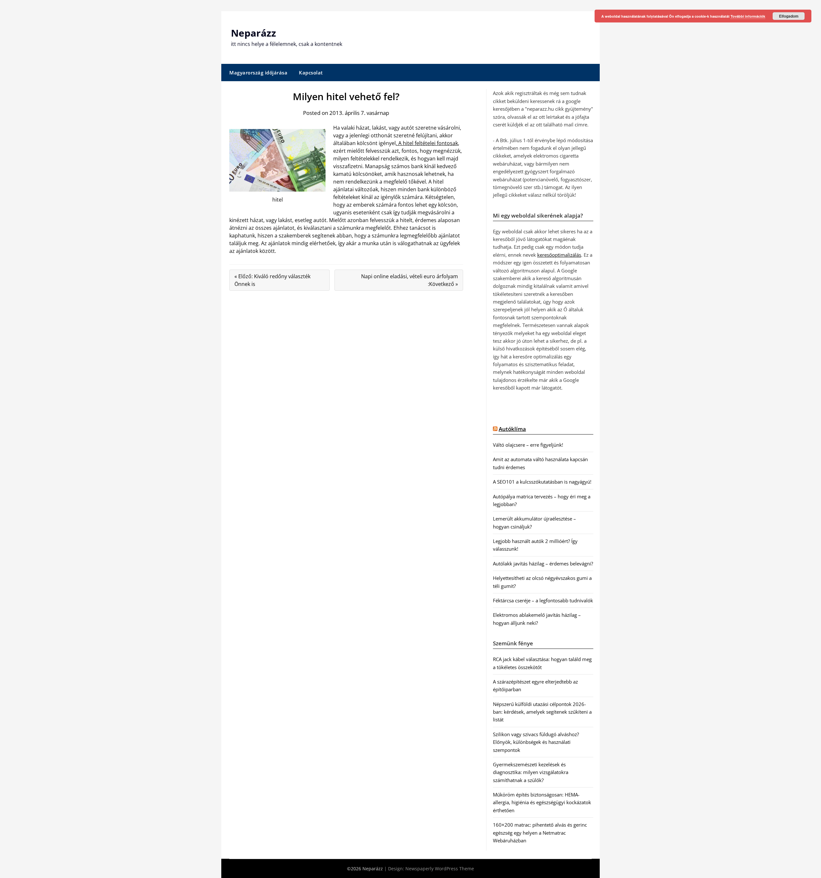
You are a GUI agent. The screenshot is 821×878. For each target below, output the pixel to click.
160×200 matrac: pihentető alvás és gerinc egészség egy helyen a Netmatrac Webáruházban (540, 833)
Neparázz (253, 32)
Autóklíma (512, 429)
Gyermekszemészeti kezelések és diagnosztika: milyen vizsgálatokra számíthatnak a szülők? (530, 772)
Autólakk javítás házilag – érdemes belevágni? (543, 563)
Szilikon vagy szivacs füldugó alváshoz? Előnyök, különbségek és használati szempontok (536, 742)
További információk (748, 16)
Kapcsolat (311, 72)
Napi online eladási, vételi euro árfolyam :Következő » (409, 280)
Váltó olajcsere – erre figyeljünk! (528, 445)
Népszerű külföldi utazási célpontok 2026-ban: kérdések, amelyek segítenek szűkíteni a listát (542, 712)
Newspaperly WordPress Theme (439, 868)
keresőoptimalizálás (559, 255)
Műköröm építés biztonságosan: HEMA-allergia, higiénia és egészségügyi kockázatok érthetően (542, 802)
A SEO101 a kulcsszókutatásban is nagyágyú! (542, 481)
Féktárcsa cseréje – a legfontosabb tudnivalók (543, 600)
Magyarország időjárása (258, 72)
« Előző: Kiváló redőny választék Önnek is (272, 280)
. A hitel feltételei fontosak (427, 143)
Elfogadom (789, 16)
